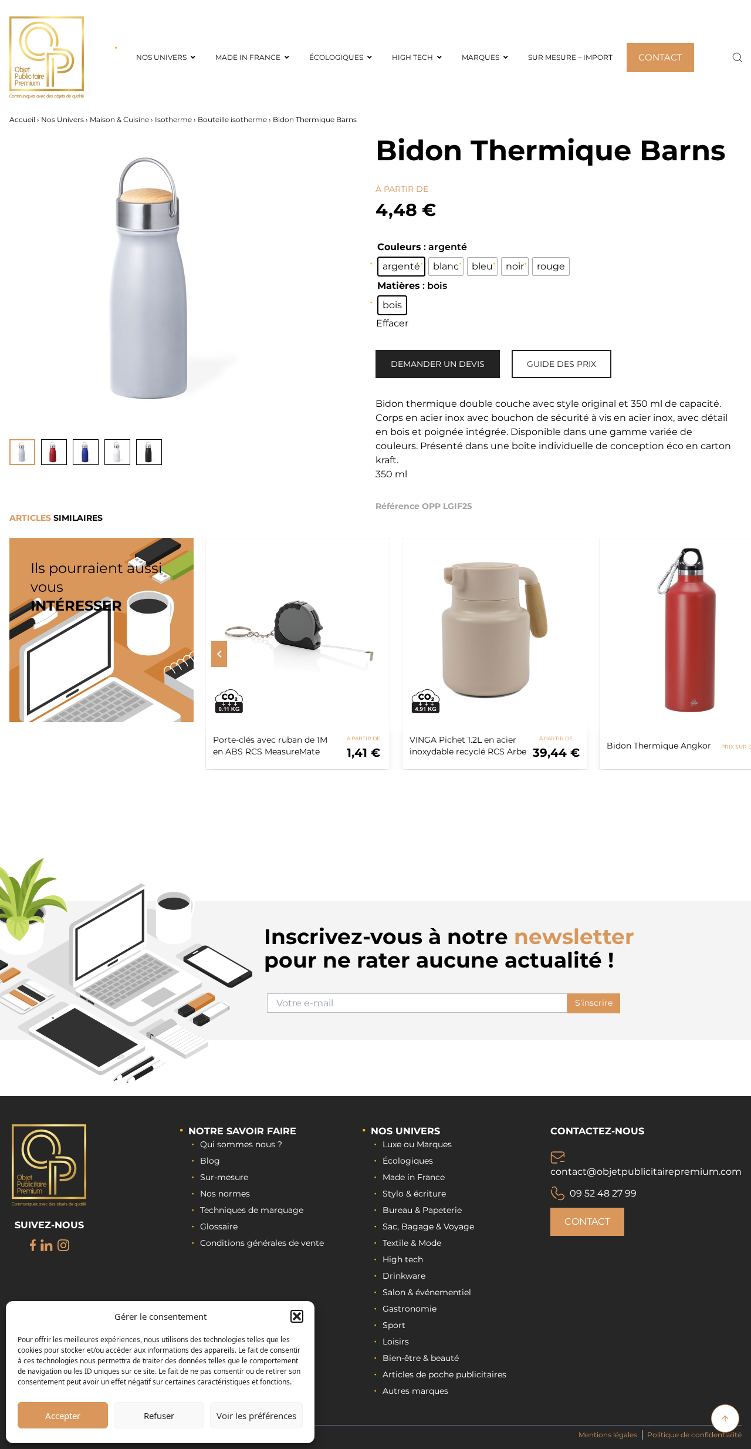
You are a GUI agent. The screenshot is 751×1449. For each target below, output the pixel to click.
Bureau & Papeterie (422, 1210)
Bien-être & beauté (421, 1358)
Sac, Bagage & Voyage (428, 1226)
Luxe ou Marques (417, 1144)
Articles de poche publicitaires (444, 1374)
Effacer (392, 323)
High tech (403, 1259)
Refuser (159, 1415)
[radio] (401, 266)
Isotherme (173, 119)
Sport (394, 1325)
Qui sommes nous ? (241, 1144)
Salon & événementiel (427, 1292)
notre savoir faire (242, 1131)
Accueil (22, 119)
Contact (587, 1221)
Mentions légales (608, 1434)
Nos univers (405, 1131)
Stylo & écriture (414, 1193)
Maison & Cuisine (119, 119)
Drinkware (404, 1276)
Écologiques (408, 1160)
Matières (398, 285)
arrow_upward (725, 1418)
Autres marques (415, 1391)
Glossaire (219, 1226)
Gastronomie (410, 1308)
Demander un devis (438, 364)
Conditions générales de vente (262, 1243)
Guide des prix (561, 364)
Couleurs (399, 246)
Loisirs (396, 1341)
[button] (297, 1316)
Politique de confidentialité (694, 1434)
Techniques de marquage (251, 1210)
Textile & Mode (412, 1243)
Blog (210, 1160)
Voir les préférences (256, 1415)
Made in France (414, 1177)
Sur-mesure (224, 1177)
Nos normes (225, 1193)
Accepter (62, 1415)
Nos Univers (62, 119)
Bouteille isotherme (232, 119)
